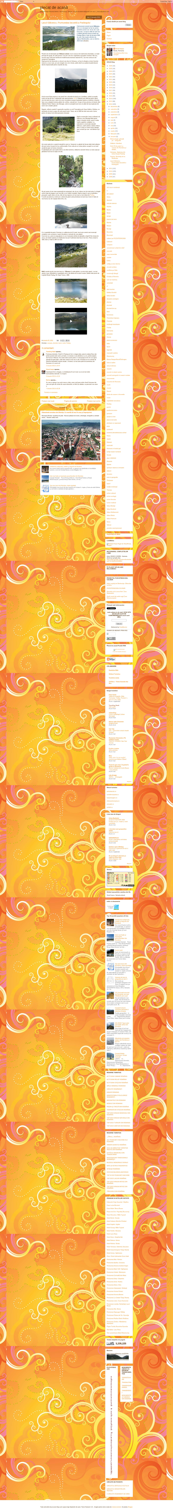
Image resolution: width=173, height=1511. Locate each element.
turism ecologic (111, 496)
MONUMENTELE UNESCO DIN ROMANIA (126, 1397)
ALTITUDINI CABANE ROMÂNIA (117, 1076)
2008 (111, 176)
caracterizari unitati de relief (115, 248)
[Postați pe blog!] (63, 341)
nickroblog (112, 712)
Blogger (130, 1507)
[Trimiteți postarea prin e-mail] (57, 340)
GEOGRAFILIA (114, 838)
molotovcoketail (116, 1507)
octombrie (114, 112)
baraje (109, 216)
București (110, 235)
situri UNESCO (111, 458)
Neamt (109, 391)
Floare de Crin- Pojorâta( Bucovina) (118, 1211)
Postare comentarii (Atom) (75, 407)
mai (112, 125)
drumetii (55, 343)
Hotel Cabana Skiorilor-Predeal (116, 1221)
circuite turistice (112, 267)
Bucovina (110, 232)
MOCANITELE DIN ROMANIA (116, 1100)
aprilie (113, 128)
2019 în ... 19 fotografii (115, 777)
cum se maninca (112, 280)
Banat (108, 213)
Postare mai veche (93, 401)
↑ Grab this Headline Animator (119, 651)
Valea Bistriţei (111, 506)
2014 (111, 98)
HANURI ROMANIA (113, 1092)
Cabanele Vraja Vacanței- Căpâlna (117, 1202)
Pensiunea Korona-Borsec (115, 1294)
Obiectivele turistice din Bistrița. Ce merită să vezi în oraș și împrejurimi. (67, 412)
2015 (111, 96)
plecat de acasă (54, 7)
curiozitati (110, 283)
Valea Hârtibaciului (112, 512)
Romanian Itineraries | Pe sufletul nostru (117, 738)
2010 (111, 171)
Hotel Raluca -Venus (113, 1240)
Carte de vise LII (113, 832)
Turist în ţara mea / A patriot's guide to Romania (119, 765)
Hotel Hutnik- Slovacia (114, 1231)
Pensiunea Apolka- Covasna (116, 1262)
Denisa (48, 380)
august (113, 117)
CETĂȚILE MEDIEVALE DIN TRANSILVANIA (115, 1153)
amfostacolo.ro (111, 791)
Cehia (108, 260)
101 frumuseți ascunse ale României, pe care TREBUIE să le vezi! (122, 994)
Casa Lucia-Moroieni (113, 1205)
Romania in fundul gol (114, 448)
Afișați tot (129, 781)
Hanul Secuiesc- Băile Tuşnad (116, 1215)
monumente (110, 378)
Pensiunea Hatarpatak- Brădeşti (117, 1288)
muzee (109, 388)
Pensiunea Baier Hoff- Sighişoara (117, 1269)
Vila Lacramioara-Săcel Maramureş (118, 1333)
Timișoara (110, 480)
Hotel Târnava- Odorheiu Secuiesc (118, 1246)
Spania (109, 464)
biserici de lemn (112, 219)
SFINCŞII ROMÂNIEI (113, 1169)
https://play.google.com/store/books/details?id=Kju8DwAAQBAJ (119, 560)
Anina (108, 197)
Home (109, 32)
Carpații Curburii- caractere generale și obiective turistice (121, 1009)
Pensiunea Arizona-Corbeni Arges (117, 1266)
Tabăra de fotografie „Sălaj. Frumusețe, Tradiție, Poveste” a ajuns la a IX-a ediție (118, 698)
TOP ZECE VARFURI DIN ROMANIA (118, 1126)
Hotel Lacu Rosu (112, 1234)
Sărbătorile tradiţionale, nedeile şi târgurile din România (66, 466)
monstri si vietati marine (114, 372)
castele (109, 257)
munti (64, 343)
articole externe (112, 203)
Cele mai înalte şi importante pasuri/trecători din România (66, 476)
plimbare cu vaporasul (114, 423)
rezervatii (110, 445)
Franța (109, 327)
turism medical (111, 502)
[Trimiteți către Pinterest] (69, 341)
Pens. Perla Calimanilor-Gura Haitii (118, 1256)
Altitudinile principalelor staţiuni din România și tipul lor (122, 1039)
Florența (109, 321)
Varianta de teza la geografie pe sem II (121, 978)
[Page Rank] (111, 639)
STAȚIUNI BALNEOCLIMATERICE (117, 1172)
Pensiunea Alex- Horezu (114, 1259)
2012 (111, 104)
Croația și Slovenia (113, 276)
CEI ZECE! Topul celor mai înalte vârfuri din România (122, 1024)
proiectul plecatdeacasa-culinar (116, 432)
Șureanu (109, 474)
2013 (111, 101)
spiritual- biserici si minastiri (115, 467)
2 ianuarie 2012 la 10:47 (53, 365)
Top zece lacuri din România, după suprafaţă (63, 485)
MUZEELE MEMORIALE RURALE (117, 1162)
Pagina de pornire (70, 401)
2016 (111, 93)
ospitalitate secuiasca (113, 401)
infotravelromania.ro (113, 801)
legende (109, 350)
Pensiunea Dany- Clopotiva (115, 1278)
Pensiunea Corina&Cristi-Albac (116, 1275)
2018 (111, 87)
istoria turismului (112, 340)
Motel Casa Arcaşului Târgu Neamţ (118, 1250)
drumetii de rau (111, 308)
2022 (111, 77)
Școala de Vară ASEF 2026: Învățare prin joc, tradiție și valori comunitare (118, 821)
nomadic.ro (110, 804)
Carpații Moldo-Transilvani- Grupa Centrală (121, 1055)
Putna (108, 436)
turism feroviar (111, 499)
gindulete (110, 334)
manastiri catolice (112, 353)
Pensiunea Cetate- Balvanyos (116, 1272)
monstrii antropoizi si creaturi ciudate (118, 375)
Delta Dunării (111, 295)
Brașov (109, 225)
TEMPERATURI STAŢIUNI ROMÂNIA (118, 1110)
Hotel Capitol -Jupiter (113, 1224)
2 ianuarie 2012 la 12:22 (53, 376)
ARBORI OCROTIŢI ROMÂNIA (116, 1145)
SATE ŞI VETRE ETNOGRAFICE (117, 1165)
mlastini (109, 369)
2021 (111, 79)
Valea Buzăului (111, 509)
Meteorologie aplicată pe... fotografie (117, 139)
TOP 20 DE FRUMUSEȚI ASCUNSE (118, 1175)
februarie (114, 134)
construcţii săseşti (112, 273)
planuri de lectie (112, 420)
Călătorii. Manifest (116, 143)
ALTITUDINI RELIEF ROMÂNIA (117, 1079)
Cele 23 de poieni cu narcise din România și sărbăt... (118, 147)
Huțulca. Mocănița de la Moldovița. (117, 157)
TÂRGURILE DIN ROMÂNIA (115, 1191)
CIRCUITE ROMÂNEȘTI (114, 1089)
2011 (110, 168)
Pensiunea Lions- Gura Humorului (117, 1301)
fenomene (110, 315)
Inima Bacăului (114, 818)
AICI (75, 98)
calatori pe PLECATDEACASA (116, 238)
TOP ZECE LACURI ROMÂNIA (116, 1178)
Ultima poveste (113, 750)
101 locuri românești (113, 187)
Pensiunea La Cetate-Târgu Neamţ (118, 1297)
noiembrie (114, 109)
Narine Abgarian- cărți (115, 859)
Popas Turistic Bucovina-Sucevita (117, 1326)
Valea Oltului (111, 515)
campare (49, 343)
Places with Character (116, 721)
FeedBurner (123, 627)
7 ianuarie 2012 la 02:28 (53, 388)
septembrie (114, 114)
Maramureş (110, 356)
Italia (108, 343)
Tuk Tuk (111, 729)
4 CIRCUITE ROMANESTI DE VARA (118, 1494)
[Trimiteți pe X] (65, 341)
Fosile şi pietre (114, 748)
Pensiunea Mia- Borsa (114, 1309)
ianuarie (113, 136)
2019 (111, 85)
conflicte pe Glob (112, 270)
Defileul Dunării (111, 292)
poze (108, 426)
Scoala (109, 455)
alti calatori (110, 194)
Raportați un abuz (113, 534)
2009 (111, 174)
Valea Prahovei (111, 518)
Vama (108, 522)
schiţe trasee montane (114, 451)
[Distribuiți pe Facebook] (67, 341)
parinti (109, 407)
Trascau (109, 490)
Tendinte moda (114, 678)
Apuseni (109, 200)
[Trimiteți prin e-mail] (61, 341)
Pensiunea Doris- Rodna (114, 1281)
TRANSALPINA (126, 1382)
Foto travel (112, 694)
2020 (111, 82)
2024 (111, 71)
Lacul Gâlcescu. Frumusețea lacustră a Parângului (118, 162)
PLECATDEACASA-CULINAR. (116, 588)
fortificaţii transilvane (113, 324)
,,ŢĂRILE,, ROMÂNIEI (114, 1136)
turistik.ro (110, 807)
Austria (109, 206)
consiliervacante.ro (113, 794)
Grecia (109, 337)
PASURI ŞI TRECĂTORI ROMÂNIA (118, 1106)
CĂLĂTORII (113, 775)
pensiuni (109, 413)
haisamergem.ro (112, 798)
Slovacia (109, 461)
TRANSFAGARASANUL (126, 1386)
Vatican (109, 525)
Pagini (109, 35)
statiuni (109, 471)
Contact (109, 38)
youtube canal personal (114, 528)
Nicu (110, 756)
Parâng (92, 195)
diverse (109, 302)
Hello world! (112, 707)
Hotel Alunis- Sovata (113, 1218)
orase (108, 397)
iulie (112, 120)
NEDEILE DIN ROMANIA (114, 1103)
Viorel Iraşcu (50, 369)
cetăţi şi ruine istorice (113, 264)
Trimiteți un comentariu (50, 392)
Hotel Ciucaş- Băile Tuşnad (115, 1227)
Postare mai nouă (48, 401)
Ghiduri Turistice (114, 674)
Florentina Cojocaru (113, 318)
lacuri (60, 343)
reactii (109, 439)
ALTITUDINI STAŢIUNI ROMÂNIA (117, 1082)
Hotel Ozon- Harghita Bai (115, 1237)
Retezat (109, 442)
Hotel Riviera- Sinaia (113, 1243)
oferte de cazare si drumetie (116, 394)
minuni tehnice (111, 366)
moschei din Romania (113, 381)
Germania (110, 331)
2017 (111, 90)
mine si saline (111, 362)
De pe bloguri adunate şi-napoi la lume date (117, 856)
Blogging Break (113, 723)
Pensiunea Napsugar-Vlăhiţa (116, 1312)
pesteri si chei (111, 416)
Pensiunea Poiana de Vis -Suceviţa (118, 1315)
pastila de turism (112, 410)
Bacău (109, 210)
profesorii (110, 429)
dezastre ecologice (113, 299)
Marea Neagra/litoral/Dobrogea (116, 359)
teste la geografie (112, 477)
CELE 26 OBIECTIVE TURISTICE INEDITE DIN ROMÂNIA (117, 1148)
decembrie (114, 106)
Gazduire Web (113, 670)
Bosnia (109, 222)
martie (113, 131)
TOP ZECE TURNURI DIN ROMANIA (118, 1123)
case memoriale (112, 254)
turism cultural (111, 493)
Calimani (109, 241)
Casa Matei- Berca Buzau (115, 1208)
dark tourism (111, 289)
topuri (108, 483)
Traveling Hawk (51, 351)
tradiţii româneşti (112, 487)
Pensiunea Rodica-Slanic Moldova (117, 1318)
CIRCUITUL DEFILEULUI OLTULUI (118, 1486)
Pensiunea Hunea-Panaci (115, 1291)
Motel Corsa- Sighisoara (114, 1253)
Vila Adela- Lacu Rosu (114, 1329)
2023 (111, 74)
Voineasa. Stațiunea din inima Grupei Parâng (117, 153)
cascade (109, 251)
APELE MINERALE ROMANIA (116, 1086)
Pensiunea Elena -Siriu (114, 1285)
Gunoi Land (118, 950)
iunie (112, 123)
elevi (108, 311)
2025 (111, 68)
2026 (111, 66)
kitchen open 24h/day (116, 847)
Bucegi (109, 229)
